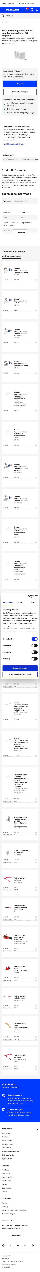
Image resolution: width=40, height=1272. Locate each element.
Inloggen (20, 84)
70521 (15, 919)
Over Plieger (6, 1173)
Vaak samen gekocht (11, 256)
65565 (15, 835)
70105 (15, 980)
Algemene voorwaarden (9, 1264)
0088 (15, 686)
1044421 (16, 373)
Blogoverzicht (6, 1188)
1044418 (16, 280)
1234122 (16, 1039)
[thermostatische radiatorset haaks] (20, 302)
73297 (15, 1008)
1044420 (16, 342)
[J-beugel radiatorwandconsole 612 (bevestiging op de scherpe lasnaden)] (20, 784)
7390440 (16, 832)
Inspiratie (5, 1206)
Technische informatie (29, 159)
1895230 (16, 948)
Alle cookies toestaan (20, 668)
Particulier (11, 3)
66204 (15, 801)
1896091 (16, 978)
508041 (16, 862)
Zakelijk (4, 3)
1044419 (16, 310)
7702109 (16, 799)
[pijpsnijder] (20, 938)
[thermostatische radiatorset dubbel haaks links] (20, 398)
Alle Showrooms (7, 1144)
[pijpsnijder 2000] (20, 969)
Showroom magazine (9, 1214)
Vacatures (5, 1170)
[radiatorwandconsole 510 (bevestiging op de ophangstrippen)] (20, 821)
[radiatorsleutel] (20, 997)
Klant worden (6, 1133)
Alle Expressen (7, 1140)
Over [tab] (33, 602)
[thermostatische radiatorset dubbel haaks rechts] (20, 532)
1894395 (16, 917)
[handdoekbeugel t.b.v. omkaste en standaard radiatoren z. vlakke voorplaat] (20, 708)
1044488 (16, 445)
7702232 (16, 860)
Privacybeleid (6, 1256)
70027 (15, 951)
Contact (4, 1192)
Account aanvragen (20, 92)
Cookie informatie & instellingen (12, 1261)
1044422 (16, 508)
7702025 (16, 755)
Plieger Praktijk (7, 1177)
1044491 (16, 411)
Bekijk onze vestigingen (14, 144)
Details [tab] (20, 602)
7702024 (16, 719)
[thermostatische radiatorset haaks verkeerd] (20, 333)
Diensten (5, 1137)
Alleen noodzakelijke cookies (20, 674)
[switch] (34, 645)
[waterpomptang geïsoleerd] (20, 908)
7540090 (16, 684)
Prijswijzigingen (7, 1159)
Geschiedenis (6, 1181)
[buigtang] (20, 879)
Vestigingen (6, 1109)
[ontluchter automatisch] (20, 852)
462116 (16, 1069)
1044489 (16, 542)
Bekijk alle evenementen (10, 1151)
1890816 (16, 887)
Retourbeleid (6, 1267)
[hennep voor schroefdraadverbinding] (20, 1027)
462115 (16, 890)
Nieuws (4, 1184)
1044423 (16, 477)
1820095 (16, 1037)
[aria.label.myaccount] (26, 9)
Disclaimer (5, 1259)
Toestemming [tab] (7, 602)
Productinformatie (10, 159)
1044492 (16, 580)
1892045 (16, 1005)
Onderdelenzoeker (8, 1155)
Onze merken (6, 1148)
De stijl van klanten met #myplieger (14, 1210)
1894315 (16, 1066)
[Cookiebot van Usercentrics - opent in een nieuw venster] (28, 596)
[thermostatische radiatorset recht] (20, 272)
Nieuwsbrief (16, 1235)
